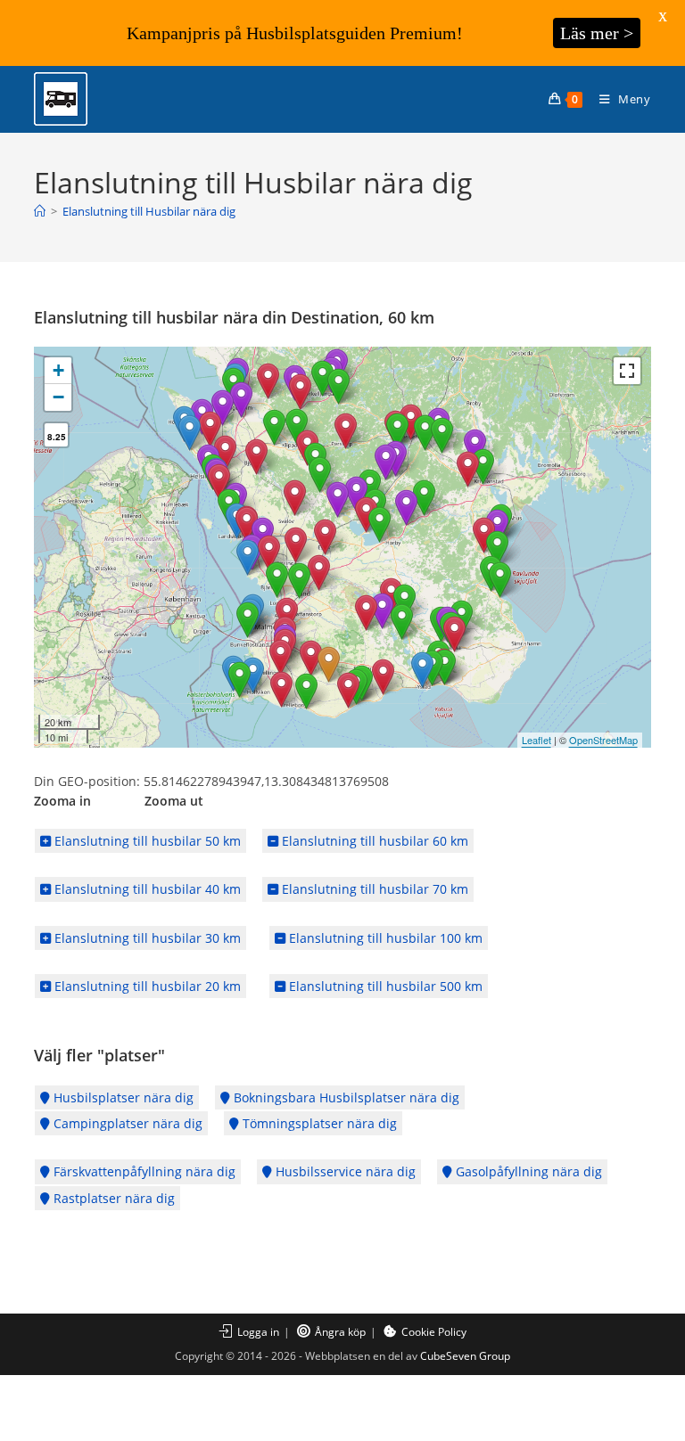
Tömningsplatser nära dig (318, 1123)
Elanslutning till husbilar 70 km (373, 888)
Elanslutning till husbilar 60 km (373, 840)
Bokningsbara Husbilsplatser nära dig (344, 1097)
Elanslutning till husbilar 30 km (146, 937)
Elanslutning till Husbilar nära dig (148, 211)
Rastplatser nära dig (112, 1198)
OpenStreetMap (603, 740)
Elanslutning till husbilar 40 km (146, 888)
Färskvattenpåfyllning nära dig (142, 1171)
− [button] (58, 397)
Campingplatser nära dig (126, 1123)
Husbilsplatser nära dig (122, 1097)
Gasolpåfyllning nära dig (527, 1171)
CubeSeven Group (465, 1355)
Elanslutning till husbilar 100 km (384, 937)
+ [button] (58, 370)
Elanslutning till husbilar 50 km (146, 840)
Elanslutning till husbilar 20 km (146, 986)
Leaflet (536, 740)
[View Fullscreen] (627, 370)
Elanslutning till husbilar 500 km (384, 986)
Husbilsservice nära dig (344, 1171)
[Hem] (39, 211)
